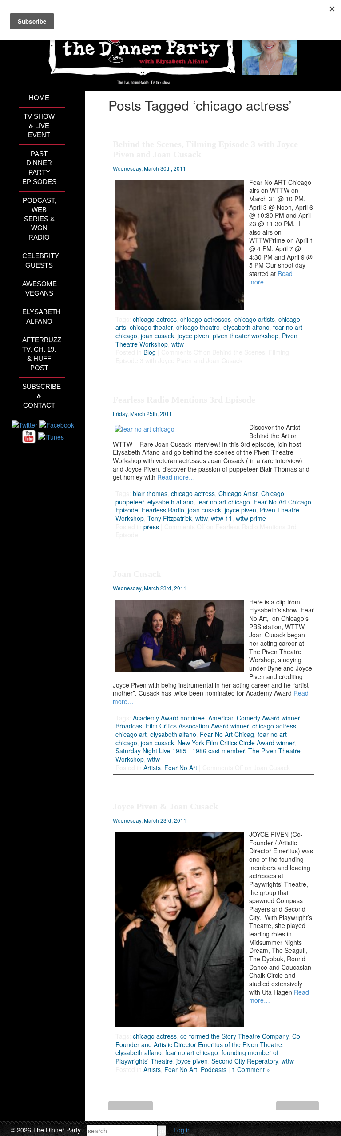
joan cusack (157, 335)
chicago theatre (198, 327)
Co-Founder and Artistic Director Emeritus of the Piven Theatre (208, 1040)
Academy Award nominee (169, 717)
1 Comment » (251, 1069)
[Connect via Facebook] (56, 424)
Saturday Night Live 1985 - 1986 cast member (180, 750)
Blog (149, 352)
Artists (152, 767)
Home (39, 97)
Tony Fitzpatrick (169, 518)
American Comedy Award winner (254, 717)
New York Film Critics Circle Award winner (236, 742)
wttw (177, 344)
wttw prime (251, 518)
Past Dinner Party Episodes (39, 167)
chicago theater (151, 327)
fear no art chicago (223, 501)
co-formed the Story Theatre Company (234, 1036)
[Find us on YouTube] (28, 436)
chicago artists (254, 319)
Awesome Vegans (39, 288)
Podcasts (213, 1069)
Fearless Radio (163, 509)
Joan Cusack (137, 574)
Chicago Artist (238, 493)
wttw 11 (221, 518)
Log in (182, 1129)
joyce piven (193, 335)
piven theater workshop (245, 335)
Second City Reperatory (244, 1060)
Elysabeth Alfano (41, 316)
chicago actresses (205, 319)
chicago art (131, 734)
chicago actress (155, 319)
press (151, 526)
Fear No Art (180, 767)
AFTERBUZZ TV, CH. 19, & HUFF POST (41, 354)
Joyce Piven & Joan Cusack (165, 806)
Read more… (175, 476)
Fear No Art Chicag (227, 734)
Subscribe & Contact (41, 396)
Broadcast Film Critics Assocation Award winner (182, 725)
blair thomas (150, 493)
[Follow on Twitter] (24, 424)
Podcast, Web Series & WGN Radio (39, 219)
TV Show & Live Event (39, 126)
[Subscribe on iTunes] (51, 436)
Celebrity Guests (40, 260)
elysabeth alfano (246, 327)
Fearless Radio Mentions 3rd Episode (184, 399)
